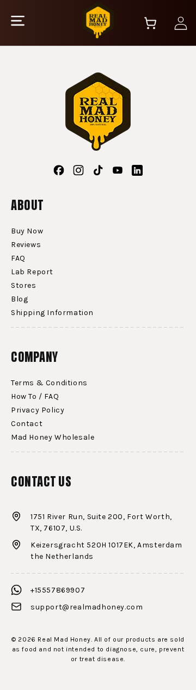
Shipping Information (52, 312)
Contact (26, 423)
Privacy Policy (37, 410)
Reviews (26, 244)
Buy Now (27, 231)
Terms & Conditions (49, 382)
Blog (19, 299)
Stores (23, 285)
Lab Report (32, 271)
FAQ (18, 258)
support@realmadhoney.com (86, 607)
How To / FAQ (35, 396)
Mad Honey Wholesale (52, 437)
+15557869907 (57, 590)
